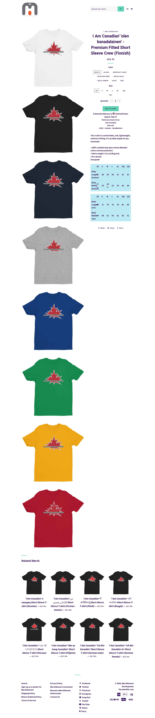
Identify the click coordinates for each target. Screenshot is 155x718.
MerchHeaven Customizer (61, 687)
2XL (124, 91)
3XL (110, 95)
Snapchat (86, 697)
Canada (108, 128)
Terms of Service (28, 700)
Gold (114, 80)
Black (106, 72)
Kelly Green (103, 80)
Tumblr (85, 701)
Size (111, 86)
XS (97, 91)
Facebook (86, 683)
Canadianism (117, 128)
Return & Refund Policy (31, 697)
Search (24, 683)
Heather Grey (103, 76)
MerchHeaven (128, 683)
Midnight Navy (120, 72)
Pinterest (86, 690)
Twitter (85, 687)
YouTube (86, 704)
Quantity (104, 101)
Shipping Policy (28, 693)
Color (110, 67)
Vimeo (84, 708)
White (97, 72)
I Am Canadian (110, 31)
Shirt (101, 128)
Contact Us (55, 697)
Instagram (86, 694)
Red (122, 80)
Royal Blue (119, 76)
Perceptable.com (126, 689)
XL (118, 91)
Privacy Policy (56, 683)
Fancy (83, 711)
